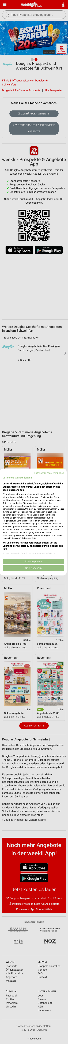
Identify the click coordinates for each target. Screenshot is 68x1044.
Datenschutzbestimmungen (49, 472)
